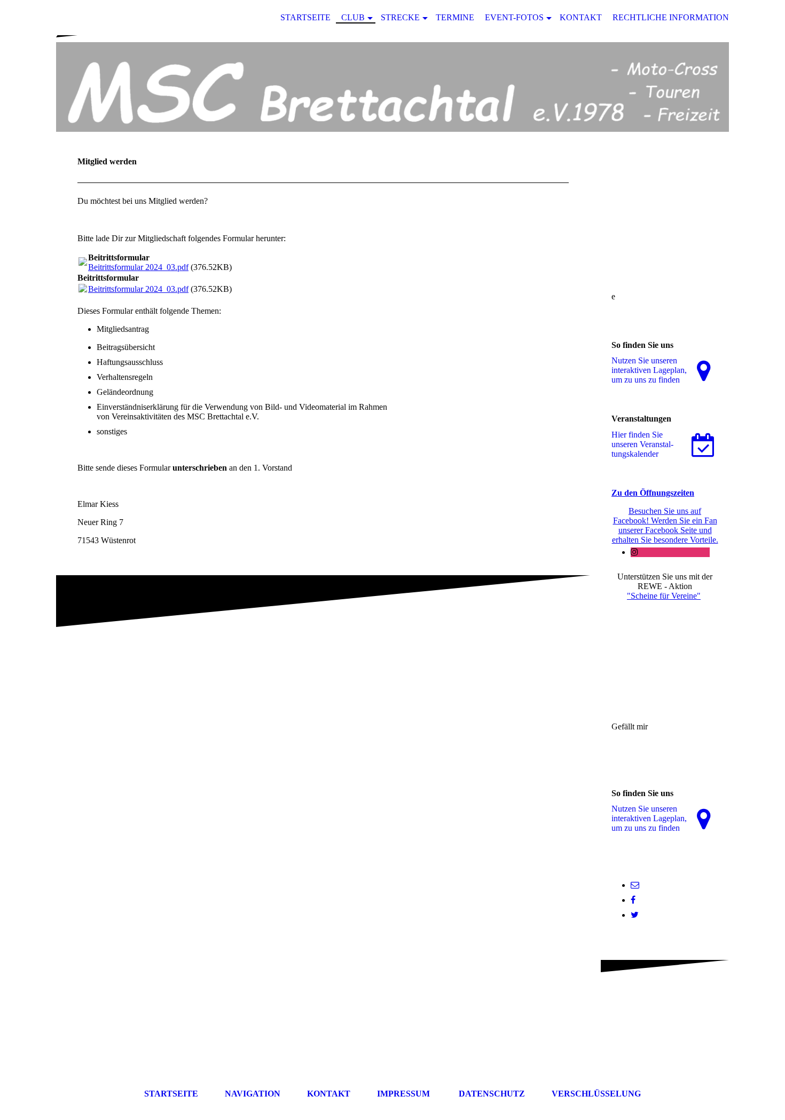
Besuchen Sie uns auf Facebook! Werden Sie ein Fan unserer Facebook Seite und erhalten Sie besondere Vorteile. (665, 525)
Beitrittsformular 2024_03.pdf (138, 267)
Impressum (403, 1093)
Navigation (252, 1093)
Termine (455, 17)
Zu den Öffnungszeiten (652, 492)
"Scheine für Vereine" (664, 595)
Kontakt (581, 17)
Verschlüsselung (596, 1093)
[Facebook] (633, 899)
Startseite (305, 17)
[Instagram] (634, 552)
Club (353, 17)
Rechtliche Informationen (677, 17)
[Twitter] (635, 914)
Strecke (400, 17)
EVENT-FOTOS (514, 17)
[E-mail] (635, 884)
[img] (392, 87)
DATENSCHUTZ (492, 1093)
